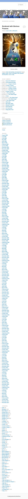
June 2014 (4, 355)
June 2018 (4, 283)
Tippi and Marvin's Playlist (8, 481)
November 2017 (5, 293)
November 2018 (5, 275)
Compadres (4, 422)
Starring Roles (12, 72)
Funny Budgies (5, 439)
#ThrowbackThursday (11, 82)
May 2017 (4, 302)
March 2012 (4, 396)
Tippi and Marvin (6, 480)
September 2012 (5, 387)
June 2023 (4, 192)
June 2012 (4, 392)
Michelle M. (15, 30)
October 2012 (5, 385)
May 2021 (4, 230)
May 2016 (4, 321)
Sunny (3, 474)
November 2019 (5, 257)
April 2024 (4, 177)
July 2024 (4, 173)
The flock (4, 477)
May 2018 (4, 284)
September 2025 (5, 151)
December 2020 (5, 238)
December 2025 (5, 147)
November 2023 (5, 185)
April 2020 (4, 250)
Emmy (3, 433)
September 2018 (5, 278)
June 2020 (4, 247)
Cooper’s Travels (12, 84)
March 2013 (4, 378)
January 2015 (5, 345)
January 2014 (5, 363)
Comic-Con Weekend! (11, 80)
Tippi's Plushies (5, 486)
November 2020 (5, 239)
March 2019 (4, 269)
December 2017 (5, 292)
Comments (9, 124)
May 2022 (4, 212)
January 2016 (5, 327)
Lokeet (10, 73)
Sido (3, 468)
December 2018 (5, 274)
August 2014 (5, 352)
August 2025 (5, 153)
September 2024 (5, 170)
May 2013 (4, 375)
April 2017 (4, 304)
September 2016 (5, 315)
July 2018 (4, 281)
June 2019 (4, 265)
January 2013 (5, 381)
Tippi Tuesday (5, 484)
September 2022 (5, 206)
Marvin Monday (5, 453)
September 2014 (5, 351)
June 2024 (4, 174)
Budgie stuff (5, 416)
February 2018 (5, 289)
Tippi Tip (4, 483)
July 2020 (4, 245)
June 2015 (4, 337)
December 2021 (5, 219)
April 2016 (4, 322)
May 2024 (4, 176)
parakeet (22, 73)
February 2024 (5, 180)
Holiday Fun (5, 447)
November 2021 (5, 221)
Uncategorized (18, 72)
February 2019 (5, 271)
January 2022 (5, 218)
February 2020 (5, 253)
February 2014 (5, 361)
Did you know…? (6, 432)
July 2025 (4, 154)
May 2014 (4, 357)
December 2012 (5, 382)
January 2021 (5, 236)
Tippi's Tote (4, 487)
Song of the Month (6, 469)
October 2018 (5, 277)
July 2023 (4, 191)
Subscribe (10, 123)
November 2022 (5, 203)
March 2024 (4, 179)
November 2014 (5, 348)
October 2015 (5, 331)
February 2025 (5, 162)
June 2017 (4, 301)
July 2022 (4, 209)
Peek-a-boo (4, 463)
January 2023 (5, 200)
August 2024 (5, 171)
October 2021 (5, 222)
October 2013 (5, 367)
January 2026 (5, 145)
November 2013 (5, 366)
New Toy (4, 459)
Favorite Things (5, 435)
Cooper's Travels (6, 427)
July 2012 (4, 390)
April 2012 (4, 395)
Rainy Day (8, 102)
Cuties (3, 429)
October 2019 (5, 259)
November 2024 (5, 167)
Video (3, 490)
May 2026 (4, 139)
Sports (3, 471)
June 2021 (4, 228)
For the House (9, 108)
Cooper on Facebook (6, 120)
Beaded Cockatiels (10, 105)
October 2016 (5, 313)
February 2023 (5, 198)
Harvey (3, 445)
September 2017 (5, 296)
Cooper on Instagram (6, 121)
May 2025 (4, 157)
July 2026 (4, 136)
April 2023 (4, 195)
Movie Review (5, 457)
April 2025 (4, 159)
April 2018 (4, 286)
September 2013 (5, 369)
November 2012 (5, 384)
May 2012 (4, 393)
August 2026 (5, 135)
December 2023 (5, 183)
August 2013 (5, 370)
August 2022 (5, 207)
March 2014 (4, 360)
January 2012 (5, 399)
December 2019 (5, 256)
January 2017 (5, 309)
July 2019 (4, 263)
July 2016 (4, 318)
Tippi (3, 478)
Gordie (3, 442)
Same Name (4, 466)
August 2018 (5, 280)
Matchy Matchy (5, 454)
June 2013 (4, 373)
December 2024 (5, 165)
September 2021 (5, 224)
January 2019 (5, 272)
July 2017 (4, 299)
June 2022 (4, 210)
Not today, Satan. (9, 103)
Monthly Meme (5, 456)
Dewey (3, 430)
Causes (3, 419)
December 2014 (5, 346)
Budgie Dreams (5, 413)
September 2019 (5, 260)
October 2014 (5, 349)
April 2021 (4, 231)
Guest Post (4, 444)
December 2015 (5, 328)
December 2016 (5, 310)
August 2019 (5, 262)
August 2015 (5, 334)
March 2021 (4, 233)
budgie (3, 73)
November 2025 (5, 148)
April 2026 (4, 141)
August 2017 (5, 298)
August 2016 (5, 316)
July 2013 (4, 372)
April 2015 (4, 340)
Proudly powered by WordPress (14, 496)
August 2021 (5, 225)
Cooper (6, 73)
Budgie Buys (5, 412)
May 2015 (4, 339)
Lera (3, 448)
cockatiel (4, 421)
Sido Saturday (9, 106)
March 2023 (4, 197)
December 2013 (5, 364)
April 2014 (4, 358)
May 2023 (4, 194)
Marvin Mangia (5, 451)
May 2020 (4, 248)
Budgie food (5, 415)
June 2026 (4, 138)
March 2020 (4, 251)
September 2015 (5, 333)
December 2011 (5, 401)
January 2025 (5, 164)
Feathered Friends (6, 436)
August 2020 (5, 244)
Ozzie (7, 72)
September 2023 (5, 188)
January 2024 (5, 182)
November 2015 (5, 330)
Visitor (7, 96)
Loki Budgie (14, 73)
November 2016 (5, 312)
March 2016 (4, 324)
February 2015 (5, 343)
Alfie (3, 407)
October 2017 (5, 295)
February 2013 (5, 379)
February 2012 (5, 398)
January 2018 (5, 290)
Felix (3, 438)
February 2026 (5, 144)
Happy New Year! (9, 109)
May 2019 (4, 266)
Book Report (5, 410)
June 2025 (4, 156)
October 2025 (5, 150)
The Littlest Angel (12, 90)
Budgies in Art (5, 418)
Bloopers (4, 409)
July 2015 (4, 336)
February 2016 (5, 325)
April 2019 (4, 268)
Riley (3, 465)
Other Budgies (5, 460)
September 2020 (5, 242)
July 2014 (4, 354)
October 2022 (5, 204)
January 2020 (5, 254)
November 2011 (5, 402)
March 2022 (4, 215)
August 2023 (5, 189)
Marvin (3, 450)
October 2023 (5, 186)
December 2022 (5, 201)
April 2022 (4, 213)
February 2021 (5, 235)
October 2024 (5, 168)
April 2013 (4, 376)
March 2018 (4, 287)
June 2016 (4, 319)
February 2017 (5, 307)
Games (3, 441)
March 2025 (4, 161)
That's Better (5, 475)
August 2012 (5, 388)
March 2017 (4, 306)
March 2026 (4, 142)
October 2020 (5, 241)
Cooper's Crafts (5, 426)
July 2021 (4, 227)
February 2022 (5, 216)
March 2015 (4, 342)
